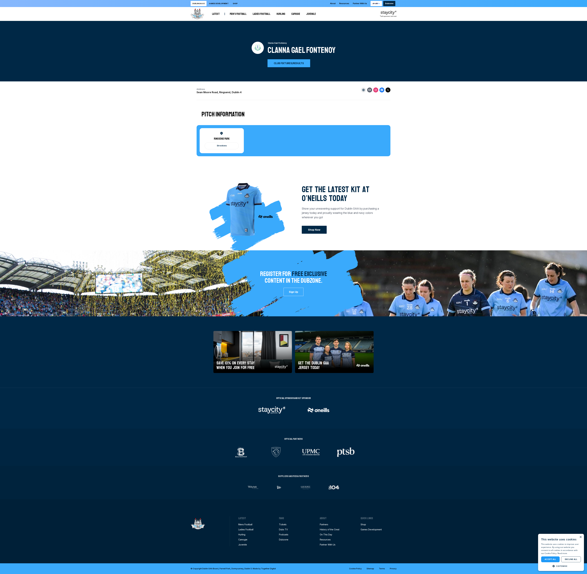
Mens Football (245, 524)
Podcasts (283, 534)
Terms (382, 568)
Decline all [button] (571, 559)
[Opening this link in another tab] (376, 3)
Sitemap (370, 568)
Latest (216, 14)
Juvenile (311, 14)
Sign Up (293, 291)
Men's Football (238, 14)
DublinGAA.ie (198, 3)
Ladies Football (261, 14)
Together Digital (268, 568)
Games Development (371, 529)
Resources (344, 3)
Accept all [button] (550, 559)
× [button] (580, 537)
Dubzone (389, 3)
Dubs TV (283, 529)
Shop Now (314, 229)
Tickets (282, 524)
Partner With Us (360, 3)
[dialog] (561, 552)
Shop (235, 3)
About (333, 3)
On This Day (326, 534)
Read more (562, 553)
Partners (324, 524)
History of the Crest (329, 529)
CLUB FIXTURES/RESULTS (289, 63)
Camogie (295, 14)
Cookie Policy (355, 568)
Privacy (393, 568)
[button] (561, 566)
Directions (222, 145)
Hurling (281, 14)
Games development (219, 3)
